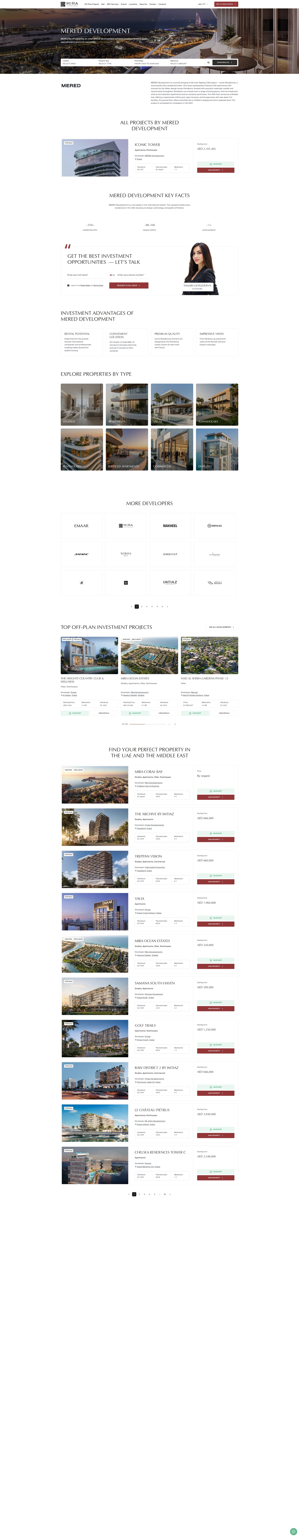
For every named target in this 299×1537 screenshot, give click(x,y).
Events (124, 4)
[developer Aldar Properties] (81, 583)
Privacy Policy (85, 285)
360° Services (113, 4)
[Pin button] (169, 724)
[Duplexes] (217, 449)
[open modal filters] (208, 62)
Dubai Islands (143, 1124)
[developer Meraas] (214, 526)
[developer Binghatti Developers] (214, 583)
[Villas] (172, 405)
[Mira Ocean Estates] (149, 676)
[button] (113, 275)
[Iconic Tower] (149, 157)
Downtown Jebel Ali (146, 1082)
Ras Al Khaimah (152, 786)
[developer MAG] (126, 583)
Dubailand (141, 828)
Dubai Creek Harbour (146, 913)
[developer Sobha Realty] (126, 554)
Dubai (139, 159)
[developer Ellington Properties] (214, 554)
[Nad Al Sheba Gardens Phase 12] (209, 676)
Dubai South (142, 997)
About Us (143, 4)
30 (165, 1194)
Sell (103, 4)
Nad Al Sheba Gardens (193, 695)
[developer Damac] (81, 554)
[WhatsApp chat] (294, 1532)
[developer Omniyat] (170, 554)
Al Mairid (140, 786)
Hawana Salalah (130, 695)
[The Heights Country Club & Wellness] (89, 676)
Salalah (141, 695)
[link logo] (69, 4)
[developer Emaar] (81, 526)
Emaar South (142, 1040)
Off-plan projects (92, 4)
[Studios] (82, 405)
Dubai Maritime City (145, 1166)
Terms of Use (98, 285)
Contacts (162, 4)
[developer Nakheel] (170, 526)
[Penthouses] (82, 449)
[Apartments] (127, 405)
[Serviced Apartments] (127, 449)
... (159, 1194)
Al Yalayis (67, 695)
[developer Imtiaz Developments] (170, 583)
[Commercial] (172, 449)
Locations (133, 4)
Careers (152, 4)
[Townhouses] (217, 405)
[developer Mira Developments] (126, 526)
